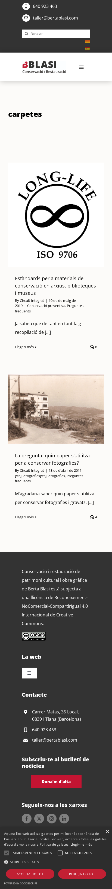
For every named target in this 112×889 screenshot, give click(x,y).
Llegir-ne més (81, 844)
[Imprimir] (44, 63)
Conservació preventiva (46, 305)
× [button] (107, 832)
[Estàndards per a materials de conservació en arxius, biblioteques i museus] (56, 215)
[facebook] (27, 818)
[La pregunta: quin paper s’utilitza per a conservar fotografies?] (56, 409)
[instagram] (52, 818)
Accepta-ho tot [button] (30, 874)
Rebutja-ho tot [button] (82, 874)
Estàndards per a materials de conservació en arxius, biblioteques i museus (49, 214)
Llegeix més (24, 346)
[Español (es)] (87, 48)
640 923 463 (45, 6)
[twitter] (39, 818)
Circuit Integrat (32, 300)
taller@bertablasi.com (55, 18)
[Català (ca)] (87, 41)
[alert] (56, 858)
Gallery (62, 214)
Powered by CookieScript (20, 883)
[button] (6, 853)
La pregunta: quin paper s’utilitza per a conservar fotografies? (49, 409)
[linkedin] (64, 818)
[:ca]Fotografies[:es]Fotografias (40, 475)
